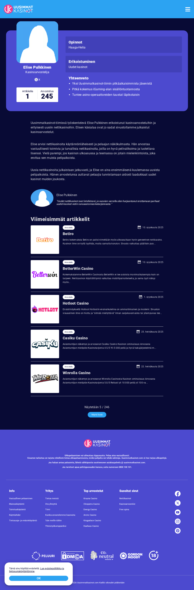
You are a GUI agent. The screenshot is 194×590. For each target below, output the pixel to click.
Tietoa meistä (52, 498)
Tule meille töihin (53, 520)
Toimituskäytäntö (17, 509)
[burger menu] (187, 9)
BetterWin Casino (78, 268)
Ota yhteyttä (51, 504)
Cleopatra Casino (92, 504)
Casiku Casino (75, 338)
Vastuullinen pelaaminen (20, 498)
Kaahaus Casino (91, 526)
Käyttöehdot (14, 515)
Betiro (68, 233)
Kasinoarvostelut (127, 504)
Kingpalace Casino (92, 520)
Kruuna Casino (90, 498)
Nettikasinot (125, 498)
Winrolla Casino (76, 373)
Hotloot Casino (76, 303)
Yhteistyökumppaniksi (55, 526)
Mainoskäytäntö (16, 504)
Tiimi (47, 509)
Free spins (124, 509)
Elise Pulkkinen (66, 195)
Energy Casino (90, 509)
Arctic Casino (90, 515)
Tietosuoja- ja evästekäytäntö (23, 520)
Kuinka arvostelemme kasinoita (60, 515)
